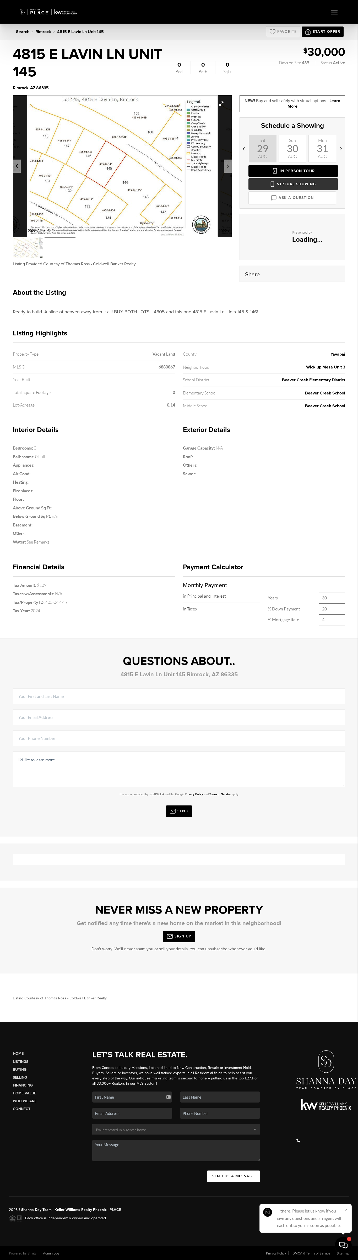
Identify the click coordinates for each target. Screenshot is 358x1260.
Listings (20, 1061)
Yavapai (337, 354)
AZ (32, 88)
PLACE (115, 1210)
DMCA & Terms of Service (311, 1253)
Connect (21, 1109)
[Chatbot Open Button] (343, 1245)
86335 (42, 88)
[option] (122, 166)
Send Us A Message (233, 1176)
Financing (23, 1085)
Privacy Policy (194, 794)
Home (18, 1053)
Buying (19, 1069)
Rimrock (43, 31)
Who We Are (24, 1101)
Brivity (32, 1253)
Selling (20, 1077)
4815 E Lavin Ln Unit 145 (80, 31)
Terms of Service (220, 794)
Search (22, 31)
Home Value (24, 1093)
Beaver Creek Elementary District (313, 380)
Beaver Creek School (325, 393)
